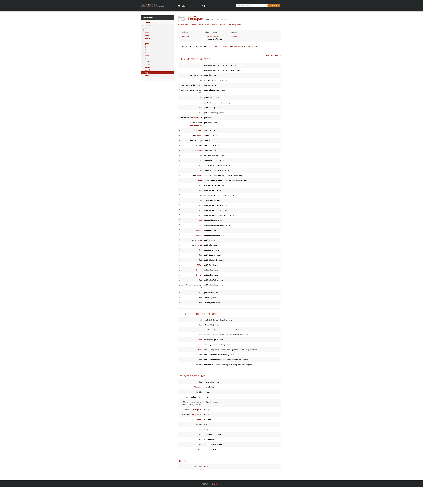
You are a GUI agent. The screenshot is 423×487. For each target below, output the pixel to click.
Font (199, 85)
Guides (205, 6)
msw (147, 61)
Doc (199, 130)
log (146, 58)
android (148, 25)
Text (206, 467)
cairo (147, 35)
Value (200, 113)
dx (146, 41)
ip (145, 52)
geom (147, 44)
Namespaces (148, 18)
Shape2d (199, 230)
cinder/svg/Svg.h (220, 19)
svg (146, 73)
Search (274, 6)
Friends (239, 25)
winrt (147, 76)
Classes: (234, 32)
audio (147, 32)
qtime (147, 67)
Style (199, 150)
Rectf (200, 220)
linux (147, 55)
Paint (200, 180)
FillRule (199, 265)
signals (148, 70)
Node (216, 46)
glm (146, 78)
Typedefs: (184, 32)
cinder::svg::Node (213, 36)
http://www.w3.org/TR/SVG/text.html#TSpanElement (238, 46)
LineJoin (199, 275)
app (146, 29)
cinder (147, 22)
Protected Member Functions (208, 25)
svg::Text (211, 46)
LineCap (199, 270)
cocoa (147, 38)
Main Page (183, 6)
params (148, 64)
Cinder (219, 484)
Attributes (234, 36)
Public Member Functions (187, 25)
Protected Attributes (227, 25)
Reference (194, 6)
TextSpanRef (184, 36)
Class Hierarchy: (211, 32)
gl (146, 46)
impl (146, 49)
